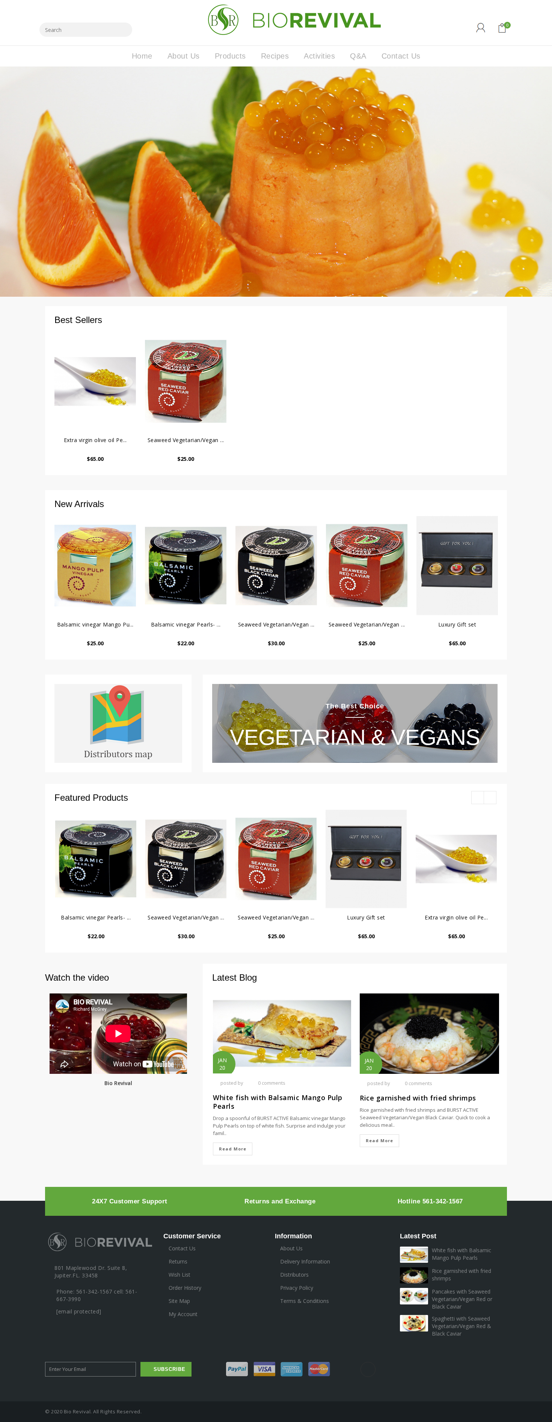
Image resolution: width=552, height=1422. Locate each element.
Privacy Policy (296, 1287)
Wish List (179, 1274)
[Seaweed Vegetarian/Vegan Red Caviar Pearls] (185, 381)
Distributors (294, 1274)
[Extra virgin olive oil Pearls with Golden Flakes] (95, 381)
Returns (178, 1261)
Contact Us (182, 1248)
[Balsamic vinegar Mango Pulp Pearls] (95, 565)
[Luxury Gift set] (457, 565)
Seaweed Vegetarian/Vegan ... (186, 440)
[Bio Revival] (292, 19)
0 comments (271, 1082)
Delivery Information (305, 1261)
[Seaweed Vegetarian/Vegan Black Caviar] (276, 565)
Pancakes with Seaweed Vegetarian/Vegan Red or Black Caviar (462, 1299)
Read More (232, 1149)
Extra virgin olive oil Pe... (95, 440)
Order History (185, 1287)
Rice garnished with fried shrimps (418, 1097)
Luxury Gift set (457, 624)
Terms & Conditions (304, 1300)
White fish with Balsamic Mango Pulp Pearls (277, 1102)
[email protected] (78, 1311)
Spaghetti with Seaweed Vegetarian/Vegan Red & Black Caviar (461, 1326)
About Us (291, 1248)
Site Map (179, 1300)
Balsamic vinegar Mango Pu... (95, 624)
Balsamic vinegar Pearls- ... (186, 624)
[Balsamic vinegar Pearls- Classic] (185, 565)
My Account (183, 1314)
